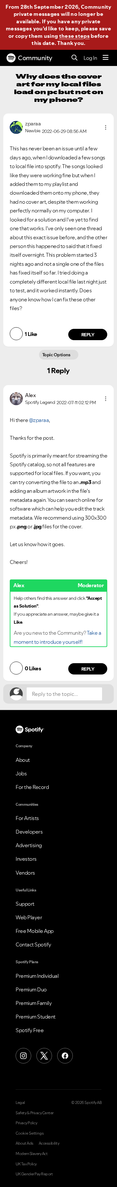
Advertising (29, 845)
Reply (88, 334)
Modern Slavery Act (31, 1153)
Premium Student (36, 1016)
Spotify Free (30, 1030)
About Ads (24, 1143)
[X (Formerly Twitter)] (44, 1055)
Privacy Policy (26, 1123)
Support (25, 903)
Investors (26, 858)
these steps (74, 35)
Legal (20, 1102)
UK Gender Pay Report (34, 1174)
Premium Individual (37, 975)
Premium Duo (31, 989)
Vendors (25, 872)
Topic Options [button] (57, 354)
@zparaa (39, 420)
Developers (29, 831)
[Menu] (105, 58)
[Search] (75, 58)
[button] (105, 127)
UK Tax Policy (26, 1164)
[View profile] (16, 126)
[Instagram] (23, 1055)
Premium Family (34, 1003)
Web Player (29, 917)
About (23, 759)
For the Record (32, 787)
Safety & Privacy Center (35, 1113)
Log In (90, 57)
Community (35, 57)
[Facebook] (65, 1055)
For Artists (27, 818)
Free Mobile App (35, 930)
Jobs (21, 773)
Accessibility (49, 1143)
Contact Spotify (33, 944)
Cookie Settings (30, 1133)
